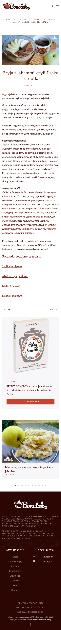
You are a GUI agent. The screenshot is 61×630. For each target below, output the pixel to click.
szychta (36, 217)
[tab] (15, 485)
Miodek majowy (12, 296)
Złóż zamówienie (30, 401)
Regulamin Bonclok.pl (30, 612)
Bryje (4, 105)
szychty (40, 212)
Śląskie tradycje (15, 561)
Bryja (51, 19)
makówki (6, 221)
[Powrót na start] (16, 6)
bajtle (37, 117)
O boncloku (15, 580)
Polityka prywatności (30, 603)
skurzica (42, 208)
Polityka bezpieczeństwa (30, 608)
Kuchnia (15, 566)
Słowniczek (15, 576)
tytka (20, 208)
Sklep (15, 585)
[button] (51, 6)
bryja (47, 225)
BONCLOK (22, 386)
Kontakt (15, 590)
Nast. (53, 309)
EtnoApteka (15, 571)
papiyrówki (22, 192)
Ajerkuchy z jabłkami (15, 276)
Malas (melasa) (11, 286)
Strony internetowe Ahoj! (41, 620)
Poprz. (9, 309)
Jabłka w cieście (12, 266)
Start (15, 557)
